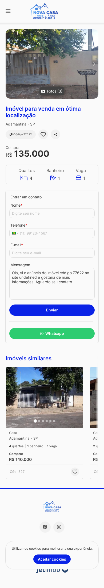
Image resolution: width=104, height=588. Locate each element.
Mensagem (20, 264)
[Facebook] (45, 527)
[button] (52, 64)
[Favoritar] (43, 134)
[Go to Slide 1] (35, 421)
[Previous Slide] (10, 64)
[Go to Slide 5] (50, 421)
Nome (16, 205)
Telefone (18, 225)
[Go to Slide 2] (39, 421)
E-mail (16, 245)
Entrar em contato (26, 197)
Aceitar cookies (52, 559)
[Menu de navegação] (8, 11)
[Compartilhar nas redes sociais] (55, 134)
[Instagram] (59, 527)
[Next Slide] (94, 64)
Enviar (52, 310)
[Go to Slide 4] (47, 421)
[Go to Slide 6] (54, 421)
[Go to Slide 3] (43, 421)
